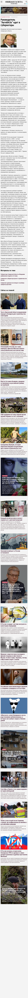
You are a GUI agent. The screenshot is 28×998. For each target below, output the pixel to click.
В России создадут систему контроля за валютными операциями (13, 625)
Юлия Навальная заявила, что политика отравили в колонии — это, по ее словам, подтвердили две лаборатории (13, 480)
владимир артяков (5, 17)
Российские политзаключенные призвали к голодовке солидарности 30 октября (14, 687)
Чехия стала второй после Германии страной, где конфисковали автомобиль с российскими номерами (14, 822)
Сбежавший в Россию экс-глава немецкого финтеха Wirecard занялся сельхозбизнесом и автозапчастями (12, 348)
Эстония (2, 379)
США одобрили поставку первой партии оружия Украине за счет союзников (13, 415)
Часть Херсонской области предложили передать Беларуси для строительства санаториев (13, 314)
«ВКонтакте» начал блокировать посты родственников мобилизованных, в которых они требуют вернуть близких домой (13, 717)
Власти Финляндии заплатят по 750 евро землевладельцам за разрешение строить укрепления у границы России (13, 891)
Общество (5, 582)
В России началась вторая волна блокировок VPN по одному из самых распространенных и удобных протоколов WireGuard (14, 853)
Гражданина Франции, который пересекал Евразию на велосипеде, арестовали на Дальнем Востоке (12, 446)
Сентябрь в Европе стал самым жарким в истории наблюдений (14, 790)
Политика (14, 3)
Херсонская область (5, 310)
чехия (2, 818)
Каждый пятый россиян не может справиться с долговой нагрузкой (11, 519)
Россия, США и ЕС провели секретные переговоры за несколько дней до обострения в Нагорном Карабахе (14, 754)
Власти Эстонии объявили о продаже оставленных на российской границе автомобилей (12, 383)
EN (26, 3)
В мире (4, 749)
